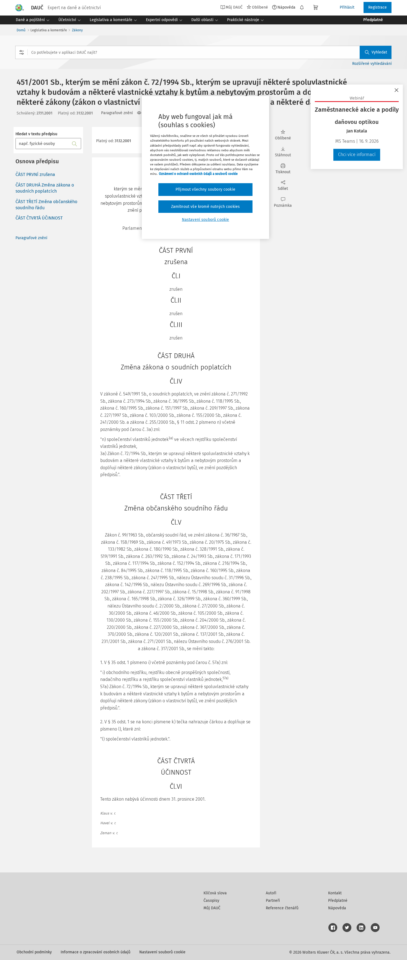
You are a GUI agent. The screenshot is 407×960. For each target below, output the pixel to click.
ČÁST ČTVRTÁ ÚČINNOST (39, 218)
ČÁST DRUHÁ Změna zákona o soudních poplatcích (45, 188)
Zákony (77, 30)
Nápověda (286, 7)
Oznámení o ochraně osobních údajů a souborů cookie (198, 174)
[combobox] (203, 52)
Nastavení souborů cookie (162, 952)
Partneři (273, 900)
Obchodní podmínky (34, 952)
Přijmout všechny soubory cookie (205, 189)
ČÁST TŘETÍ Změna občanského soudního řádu (46, 204)
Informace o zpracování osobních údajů (95, 952)
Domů (21, 30)
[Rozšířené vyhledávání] (22, 52)
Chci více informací (356, 154)
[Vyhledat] (74, 143)
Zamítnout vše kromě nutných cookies (205, 206)
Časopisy (211, 900)
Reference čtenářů (282, 908)
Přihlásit (347, 7)
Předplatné (337, 900)
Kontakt (335, 893)
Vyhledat (379, 52)
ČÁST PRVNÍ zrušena (35, 174)
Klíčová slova (215, 893)
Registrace (377, 7)
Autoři (271, 893)
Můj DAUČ (212, 908)
